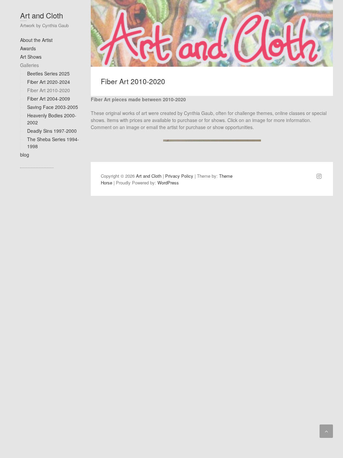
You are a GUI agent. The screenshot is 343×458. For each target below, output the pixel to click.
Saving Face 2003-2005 (52, 107)
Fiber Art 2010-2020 (48, 90)
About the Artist (36, 40)
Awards (28, 48)
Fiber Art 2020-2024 (48, 81)
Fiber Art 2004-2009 (48, 98)
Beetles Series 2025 (48, 73)
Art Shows (31, 56)
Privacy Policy (179, 176)
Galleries (29, 65)
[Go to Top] (326, 431)
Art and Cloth (41, 15)
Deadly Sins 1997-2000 (52, 130)
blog (24, 154)
